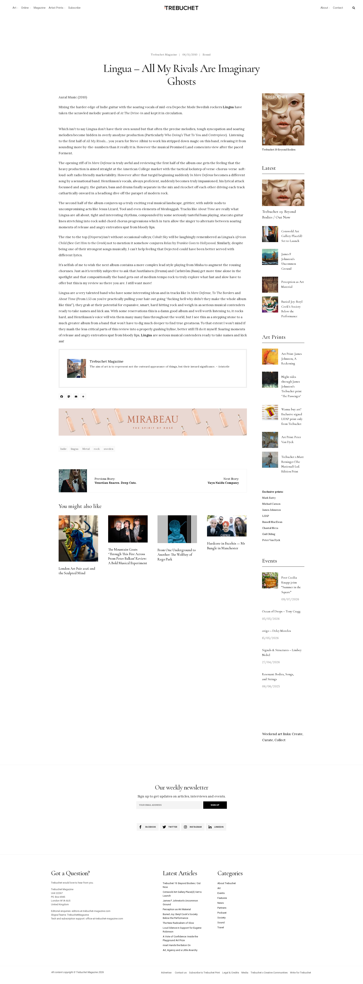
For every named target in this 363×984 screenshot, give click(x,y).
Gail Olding (268, 534)
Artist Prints (56, 7)
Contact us (181, 972)
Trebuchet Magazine (164, 54)
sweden (108, 449)
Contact (338, 7)
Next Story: (223, 481)
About (324, 7)
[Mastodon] (69, 397)
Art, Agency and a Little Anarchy (180, 950)
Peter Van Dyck (271, 540)
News (220, 902)
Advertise (166, 972)
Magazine (40, 7)
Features (222, 898)
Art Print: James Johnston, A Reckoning (291, 358)
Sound (206, 54)
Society (221, 917)
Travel (220, 927)
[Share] (83, 397)
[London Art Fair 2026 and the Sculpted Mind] (78, 538)
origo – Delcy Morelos (276, 631)
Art (14, 7)
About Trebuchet (226, 883)
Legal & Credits (230, 972)
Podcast (221, 912)
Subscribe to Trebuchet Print (204, 972)
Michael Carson (271, 504)
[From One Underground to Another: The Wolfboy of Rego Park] (177, 529)
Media (244, 972)
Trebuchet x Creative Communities (269, 972)
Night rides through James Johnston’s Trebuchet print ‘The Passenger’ (291, 386)
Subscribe (74, 7)
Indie (63, 449)
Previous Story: (116, 481)
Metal (86, 449)
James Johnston (271, 510)
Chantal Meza (270, 528)
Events (221, 893)
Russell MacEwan (272, 522)
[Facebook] (62, 397)
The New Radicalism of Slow (178, 922)
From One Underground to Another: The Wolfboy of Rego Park (176, 554)
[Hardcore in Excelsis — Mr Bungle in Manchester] (227, 525)
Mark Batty (269, 497)
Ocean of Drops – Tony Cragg (281, 611)
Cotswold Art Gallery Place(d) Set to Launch (291, 236)
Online (25, 7)
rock (97, 449)
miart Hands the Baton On (177, 945)
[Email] (76, 397)
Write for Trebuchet (300, 972)
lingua (74, 449)
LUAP (265, 516)
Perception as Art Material (177, 909)
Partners (221, 907)
